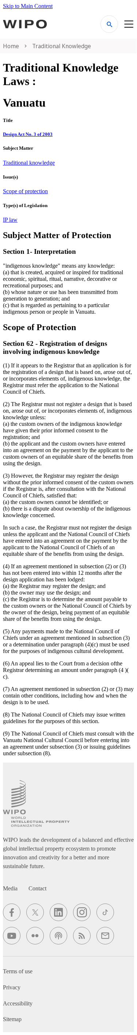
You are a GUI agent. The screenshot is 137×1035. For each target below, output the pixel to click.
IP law (10, 220)
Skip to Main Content (28, 6)
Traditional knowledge (29, 163)
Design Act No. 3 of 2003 (28, 134)
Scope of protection (25, 191)
